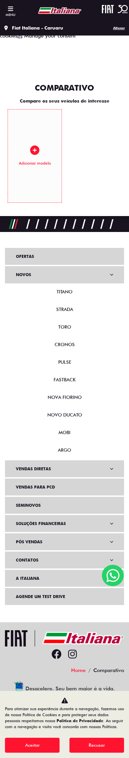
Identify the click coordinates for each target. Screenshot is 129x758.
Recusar (97, 745)
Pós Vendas (29, 541)
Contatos (27, 560)
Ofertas (25, 256)
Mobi (64, 432)
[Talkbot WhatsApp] (113, 575)
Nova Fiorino (65, 397)
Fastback (65, 379)
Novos (23, 274)
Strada (64, 309)
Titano (64, 291)
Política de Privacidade (80, 720)
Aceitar (32, 745)
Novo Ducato (64, 414)
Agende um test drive (40, 596)
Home (78, 670)
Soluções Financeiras (41, 523)
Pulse (64, 362)
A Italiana (27, 578)
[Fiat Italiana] (58, 10)
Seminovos (28, 505)
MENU (10, 15)
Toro (64, 327)
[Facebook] (56, 654)
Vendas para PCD (35, 487)
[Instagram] (72, 654)
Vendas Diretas (33, 468)
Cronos (65, 344)
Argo (64, 450)
